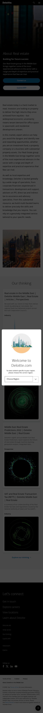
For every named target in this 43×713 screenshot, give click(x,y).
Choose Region (13, 379)
